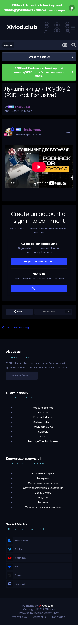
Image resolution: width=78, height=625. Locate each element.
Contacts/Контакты (22, 375)
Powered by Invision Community (39, 613)
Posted (29, 134)
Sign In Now (39, 288)
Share (20, 311)
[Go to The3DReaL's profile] (9, 132)
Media (28, 111)
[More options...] (68, 132)
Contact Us (40, 617)
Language (59, 617)
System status (39, 57)
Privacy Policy (19, 617)
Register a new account (39, 261)
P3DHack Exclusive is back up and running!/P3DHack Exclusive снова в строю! (36, 7)
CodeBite (47, 605)
